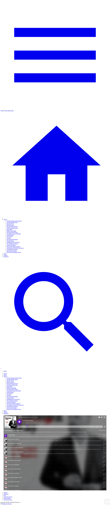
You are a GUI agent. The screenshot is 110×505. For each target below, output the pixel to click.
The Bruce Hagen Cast (12, 228)
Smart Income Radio (12, 250)
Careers (5, 255)
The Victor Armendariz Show (14, 252)
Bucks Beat (9, 229)
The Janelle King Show (12, 243)
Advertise (6, 256)
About (5, 253)
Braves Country (10, 225)
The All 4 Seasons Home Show (14, 221)
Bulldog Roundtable (11, 231)
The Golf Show (10, 241)
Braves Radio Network (12, 226)
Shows (5, 219)
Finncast (9, 238)
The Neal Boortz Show (12, 249)
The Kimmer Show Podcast (13, 246)
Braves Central (10, 223)
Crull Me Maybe (10, 235)
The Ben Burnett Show (12, 222)
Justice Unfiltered (11, 245)
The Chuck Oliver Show (12, 232)
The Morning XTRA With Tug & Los (15, 248)
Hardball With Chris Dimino (13, 242)
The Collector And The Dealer (14, 233)
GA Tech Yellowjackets (12, 239)
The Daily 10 (9, 236)
